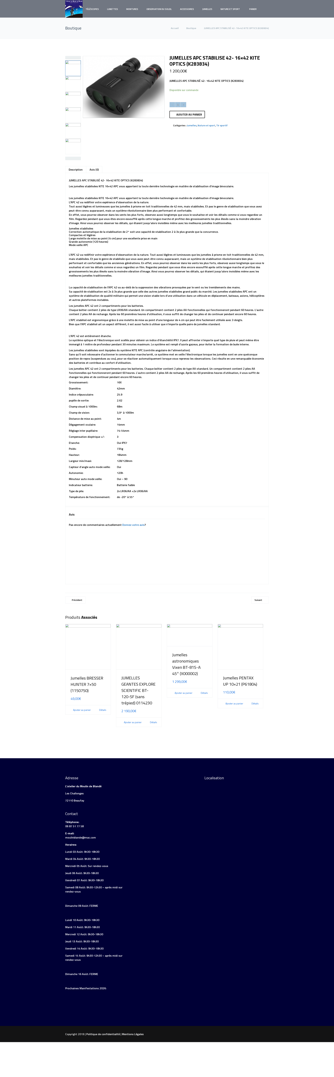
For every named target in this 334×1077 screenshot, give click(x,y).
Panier (253, 9)
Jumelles (207, 9)
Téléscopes (92, 9)
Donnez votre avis (133, 525)
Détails (102, 710)
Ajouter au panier (189, 114)
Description (76, 169)
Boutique (191, 28)
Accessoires (187, 9)
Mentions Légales (133, 1034)
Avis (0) (94, 169)
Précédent (77, 600)
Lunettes (112, 9)
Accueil (175, 28)
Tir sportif (222, 125)
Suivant (258, 600)
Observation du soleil (159, 9)
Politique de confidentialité (103, 1034)
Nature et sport (230, 9)
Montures (132, 9)
